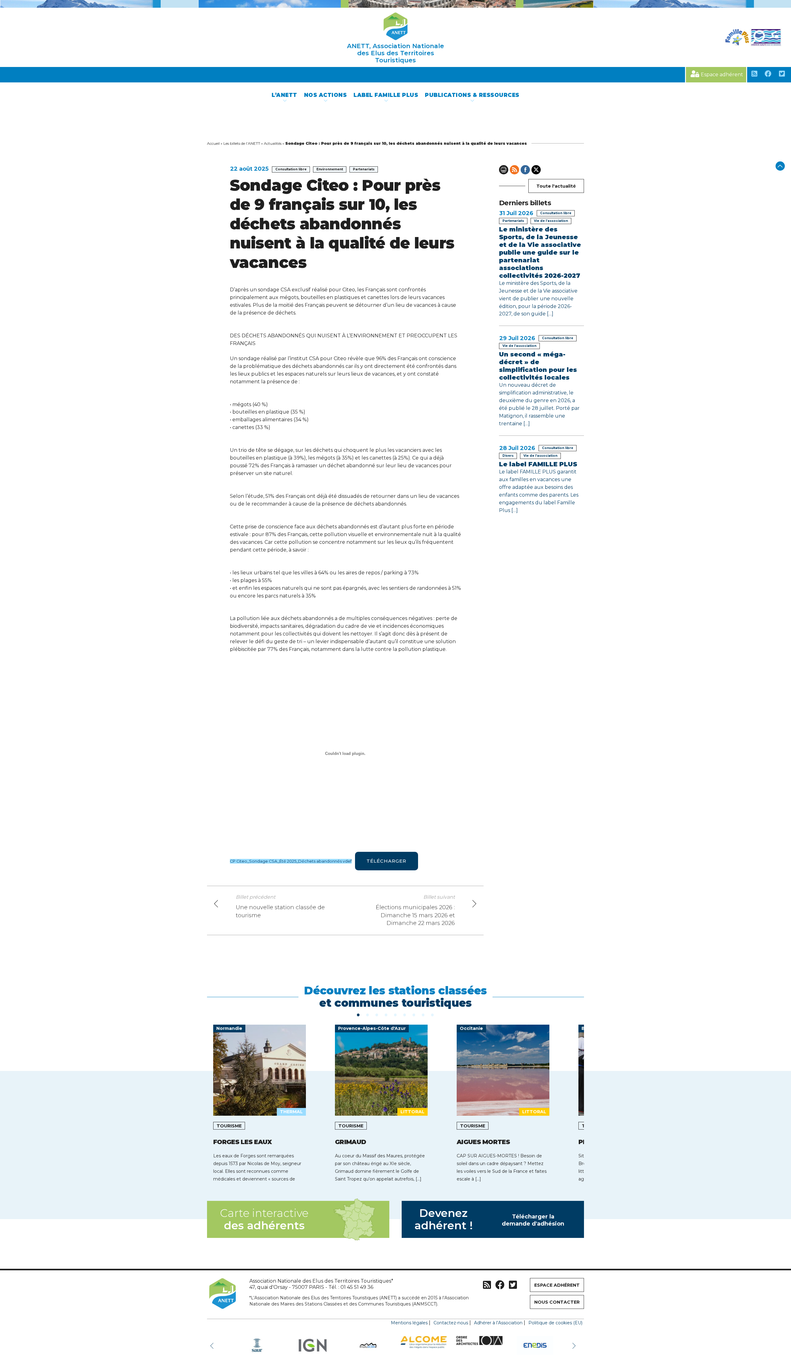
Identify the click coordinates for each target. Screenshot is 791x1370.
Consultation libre (291, 169)
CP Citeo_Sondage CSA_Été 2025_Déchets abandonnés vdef (291, 861)
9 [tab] (432, 1014)
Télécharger (386, 861)
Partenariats (363, 169)
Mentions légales (409, 1323)
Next (575, 1345)
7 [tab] (414, 1014)
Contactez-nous (451, 1323)
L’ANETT (284, 95)
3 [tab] (377, 1014)
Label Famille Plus (385, 95)
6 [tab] (405, 1014)
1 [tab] (358, 1014)
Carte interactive (264, 1219)
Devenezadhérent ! (489, 1219)
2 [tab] (368, 1014)
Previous (213, 1345)
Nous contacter (557, 1302)
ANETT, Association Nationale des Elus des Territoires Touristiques (395, 53)
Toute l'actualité (556, 186)
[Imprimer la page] (503, 169)
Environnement (329, 169)
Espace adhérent (722, 74)
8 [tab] (423, 1014)
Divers (508, 456)
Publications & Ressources (472, 95)
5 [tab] (395, 1014)
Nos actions (325, 95)
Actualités (272, 143)
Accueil (213, 143)
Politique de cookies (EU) (555, 1323)
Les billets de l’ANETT (241, 143)
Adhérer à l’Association (498, 1323)
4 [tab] (386, 1014)
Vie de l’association (551, 221)
